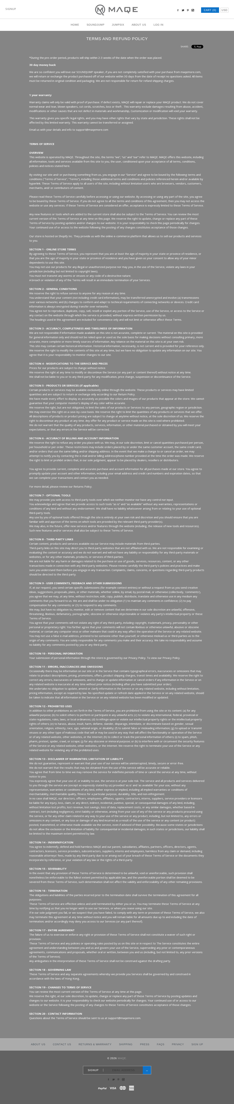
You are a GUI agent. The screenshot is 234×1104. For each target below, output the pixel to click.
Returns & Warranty (95, 1044)
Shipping (126, 1044)
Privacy (178, 1044)
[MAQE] (117, 2)
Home (75, 24)
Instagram (193, 10)
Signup (10, 9)
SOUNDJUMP (95, 24)
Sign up (197, 1044)
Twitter (183, 10)
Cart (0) (210, 10)
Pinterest (188, 10)
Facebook (178, 10)
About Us (139, 24)
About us (38, 1044)
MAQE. (122, 1058)
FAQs (160, 1044)
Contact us (62, 1044)
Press (144, 1044)
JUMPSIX (118, 24)
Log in (158, 24)
